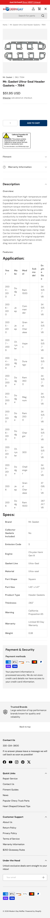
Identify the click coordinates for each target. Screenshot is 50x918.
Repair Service (10, 778)
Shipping (7, 98)
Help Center (11, 59)
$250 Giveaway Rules (14, 849)
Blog (7, 49)
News (5, 795)
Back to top (25, 727)
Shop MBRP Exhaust (31, 2)
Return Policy (9, 827)
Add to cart (33, 123)
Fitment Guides (10, 789)
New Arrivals (12, 39)
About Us (7, 822)
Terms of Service (11, 838)
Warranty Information (13, 844)
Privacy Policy (10, 833)
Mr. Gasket (7, 77)
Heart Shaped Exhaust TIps (16, 806)
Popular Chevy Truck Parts (16, 800)
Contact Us (8, 784)
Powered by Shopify (33, 911)
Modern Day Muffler (17, 911)
